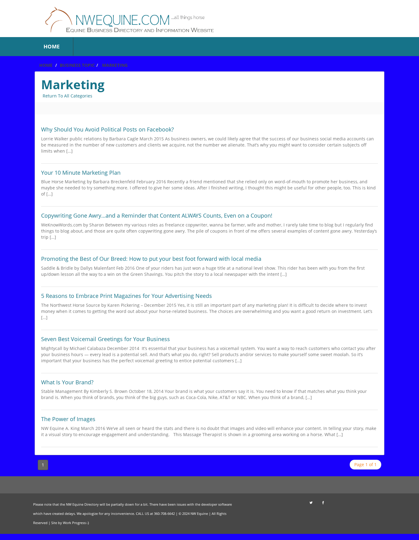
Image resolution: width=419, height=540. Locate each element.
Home (45, 65)
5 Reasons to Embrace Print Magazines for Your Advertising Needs (126, 295)
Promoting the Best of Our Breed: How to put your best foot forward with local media (151, 258)
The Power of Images (68, 419)
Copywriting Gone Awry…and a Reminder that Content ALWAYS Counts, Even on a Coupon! (156, 215)
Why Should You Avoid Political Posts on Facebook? (107, 129)
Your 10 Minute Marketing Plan (81, 172)
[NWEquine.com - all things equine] (138, 18)
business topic (77, 65)
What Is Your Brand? (67, 382)
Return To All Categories (67, 96)
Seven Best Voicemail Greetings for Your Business (105, 339)
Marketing (115, 65)
